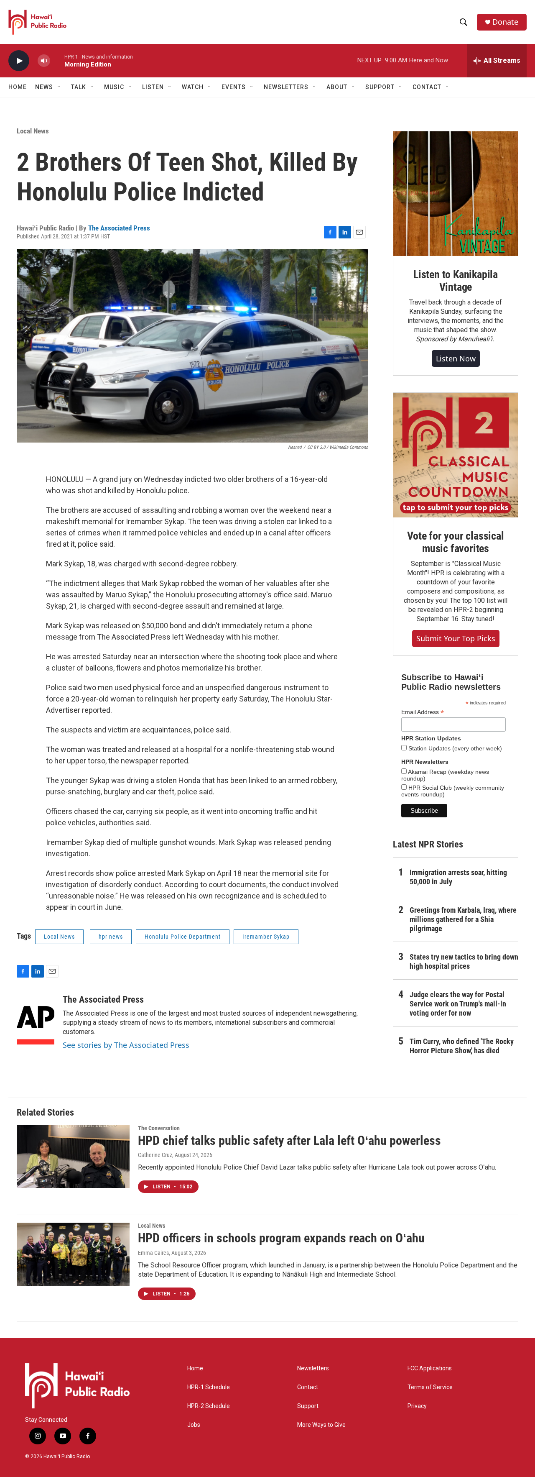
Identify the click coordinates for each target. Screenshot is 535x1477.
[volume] (44, 60)
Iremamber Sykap (266, 936)
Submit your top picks (455, 638)
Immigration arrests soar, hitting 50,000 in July (458, 877)
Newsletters (313, 1368)
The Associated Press (119, 228)
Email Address (422, 712)
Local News (33, 131)
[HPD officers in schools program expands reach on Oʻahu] (73, 1254)
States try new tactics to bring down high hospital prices (464, 961)
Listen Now (456, 358)
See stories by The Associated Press (126, 1045)
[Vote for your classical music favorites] (455, 455)
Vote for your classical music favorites (455, 542)
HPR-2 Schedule (208, 1406)
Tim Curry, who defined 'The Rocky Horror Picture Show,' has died (462, 1046)
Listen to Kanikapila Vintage (455, 280)
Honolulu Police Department (183, 936)
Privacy (417, 1406)
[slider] (57, 60)
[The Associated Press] (35, 1019)
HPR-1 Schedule (208, 1387)
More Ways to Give (321, 1425)
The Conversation (159, 1128)
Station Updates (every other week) (454, 748)
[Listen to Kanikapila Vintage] (455, 193)
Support (307, 1406)
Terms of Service (430, 1387)
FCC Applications (430, 1368)
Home (17, 87)
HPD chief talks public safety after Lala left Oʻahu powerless (289, 1140)
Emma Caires (153, 1252)
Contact (307, 1387)
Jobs (193, 1425)
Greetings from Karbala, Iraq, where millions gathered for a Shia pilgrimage (463, 919)
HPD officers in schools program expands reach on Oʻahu (281, 1238)
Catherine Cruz (155, 1155)
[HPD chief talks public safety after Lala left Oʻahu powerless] (73, 1156)
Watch (193, 87)
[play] (18, 61)
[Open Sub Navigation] (59, 87)
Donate (505, 22)
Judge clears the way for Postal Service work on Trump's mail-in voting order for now (458, 1003)
